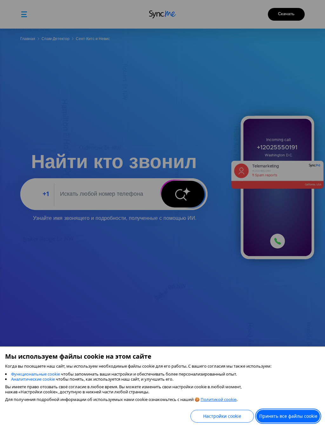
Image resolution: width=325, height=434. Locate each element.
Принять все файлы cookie (288, 416)
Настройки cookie (222, 416)
